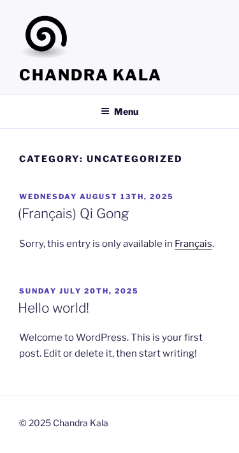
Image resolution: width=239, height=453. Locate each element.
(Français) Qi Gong (73, 213)
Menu (126, 111)
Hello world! (53, 308)
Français (193, 243)
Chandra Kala (90, 75)
